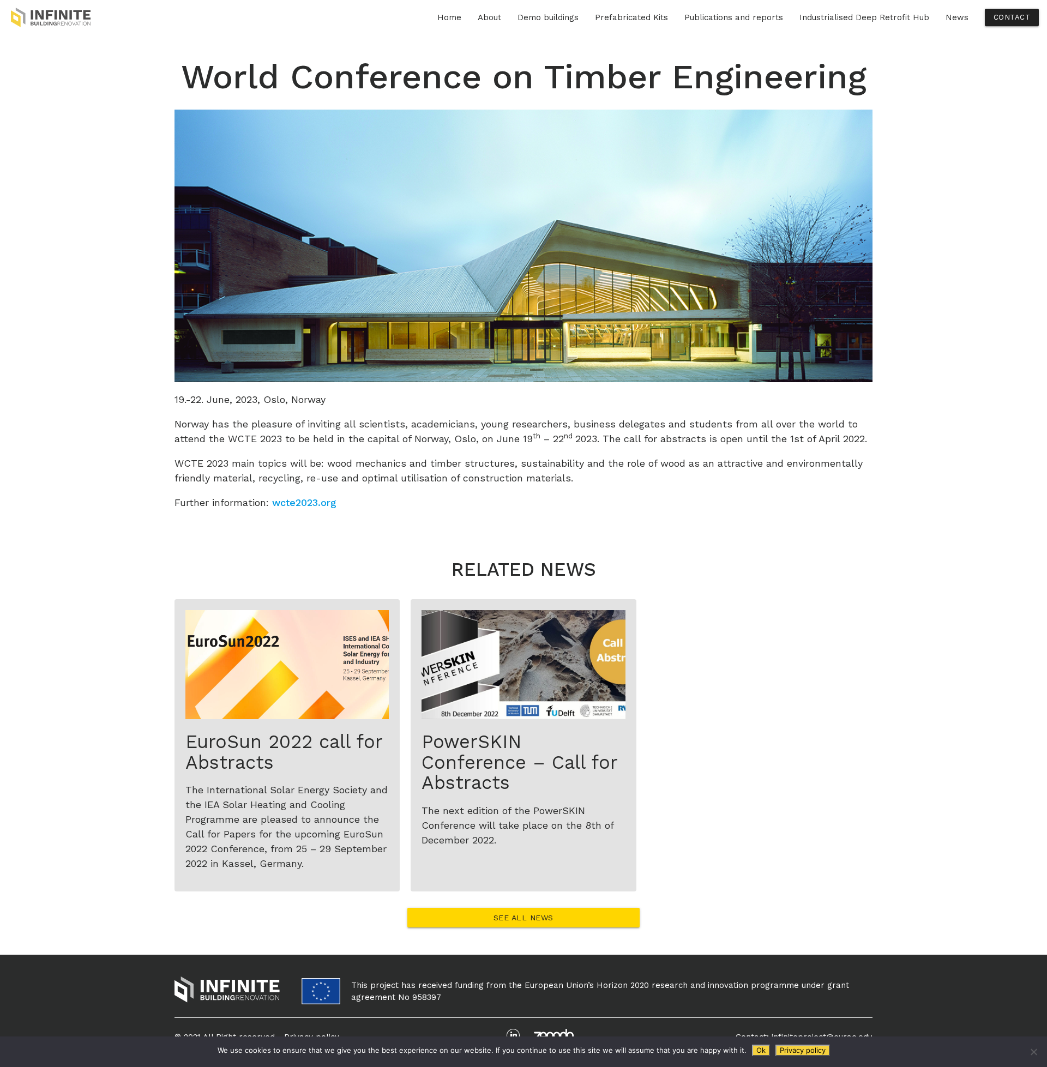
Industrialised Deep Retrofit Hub (864, 17)
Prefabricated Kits (631, 17)
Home (449, 17)
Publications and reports (733, 17)
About (489, 17)
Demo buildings (548, 17)
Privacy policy (803, 1050)
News (957, 17)
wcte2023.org (304, 502)
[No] (1033, 1051)
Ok (761, 1050)
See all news (523, 917)
